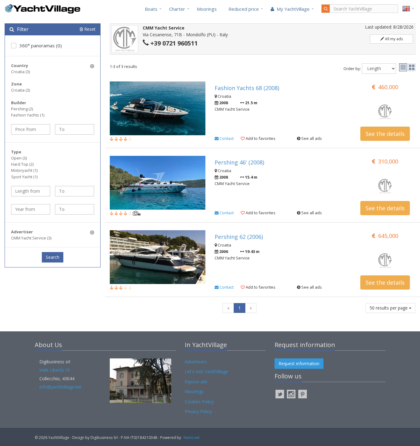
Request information (299, 363)
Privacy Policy (198, 411)
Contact (226, 138)
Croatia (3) (20, 71)
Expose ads (196, 382)
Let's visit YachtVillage (206, 371)
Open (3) (19, 158)
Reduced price (243, 9)
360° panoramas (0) (40, 45)
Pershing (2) (22, 109)
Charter (177, 9)
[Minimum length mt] (30, 191)
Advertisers (196, 362)
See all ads (311, 138)
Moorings (207, 9)
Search (52, 257)
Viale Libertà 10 (54, 370)
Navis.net (192, 437)
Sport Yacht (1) (24, 177)
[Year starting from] (30, 209)
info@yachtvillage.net (60, 387)
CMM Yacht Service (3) (31, 238)
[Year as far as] (74, 209)
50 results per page (389, 308)
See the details (385, 133)
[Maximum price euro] (74, 129)
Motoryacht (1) (24, 170)
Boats (151, 9)
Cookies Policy (199, 402)
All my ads (393, 38)
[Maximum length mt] (74, 191)
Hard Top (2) (22, 164)
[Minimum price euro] (30, 129)
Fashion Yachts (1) (27, 115)
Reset (89, 29)
